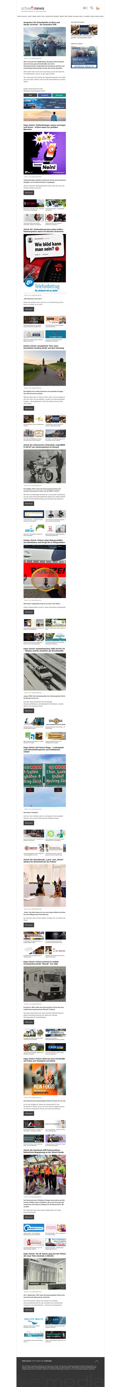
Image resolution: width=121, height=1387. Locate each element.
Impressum (26, 1361)
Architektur (49, 16)
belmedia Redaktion (36, 58)
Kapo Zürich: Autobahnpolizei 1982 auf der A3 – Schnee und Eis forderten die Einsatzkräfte (44, 650)
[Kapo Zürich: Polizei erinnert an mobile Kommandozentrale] (45, 984)
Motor (92, 16)
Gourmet (87, 16)
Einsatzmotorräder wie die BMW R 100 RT (44, 491)
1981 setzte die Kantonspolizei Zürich (45, 489)
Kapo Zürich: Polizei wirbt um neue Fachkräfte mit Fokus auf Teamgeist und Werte (44, 1060)
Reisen (34, 16)
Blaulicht (24, 16)
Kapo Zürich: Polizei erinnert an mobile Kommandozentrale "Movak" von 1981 (41, 963)
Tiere (65, 16)
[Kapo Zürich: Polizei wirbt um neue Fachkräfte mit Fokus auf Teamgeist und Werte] (45, 1079)
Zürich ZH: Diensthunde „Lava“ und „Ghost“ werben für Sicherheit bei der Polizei (44, 861)
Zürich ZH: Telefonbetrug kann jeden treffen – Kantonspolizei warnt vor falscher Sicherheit (44, 230)
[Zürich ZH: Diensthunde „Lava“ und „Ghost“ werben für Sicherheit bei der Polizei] (45, 885)
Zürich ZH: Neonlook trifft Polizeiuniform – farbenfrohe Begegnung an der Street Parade (44, 1151)
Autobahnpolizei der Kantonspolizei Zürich (50, 696)
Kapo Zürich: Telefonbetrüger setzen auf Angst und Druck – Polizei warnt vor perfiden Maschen (44, 127)
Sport (30, 16)
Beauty (81, 16)
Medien (62, 16)
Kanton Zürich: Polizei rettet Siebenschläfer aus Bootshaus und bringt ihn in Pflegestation (44, 541)
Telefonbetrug (54, 302)
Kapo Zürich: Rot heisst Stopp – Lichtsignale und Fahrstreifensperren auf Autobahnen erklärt (44, 749)
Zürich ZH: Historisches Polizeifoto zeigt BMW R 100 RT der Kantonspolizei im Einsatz (44, 446)
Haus (43, 16)
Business (56, 16)
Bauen (101, 16)
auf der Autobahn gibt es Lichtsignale (40, 816)
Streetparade (59, 1202)
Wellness (76, 16)
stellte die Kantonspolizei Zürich (46, 1007)
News (19, 16)
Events (39, 16)
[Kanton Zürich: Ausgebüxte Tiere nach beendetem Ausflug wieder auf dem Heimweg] (45, 368)
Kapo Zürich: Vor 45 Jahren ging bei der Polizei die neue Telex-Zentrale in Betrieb (45, 1255)
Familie (97, 16)
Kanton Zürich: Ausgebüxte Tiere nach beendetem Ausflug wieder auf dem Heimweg (44, 347)
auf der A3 (34, 698)
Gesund (70, 16)
